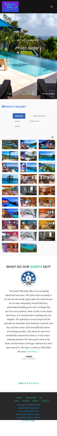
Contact (45, 401)
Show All (19, 116)
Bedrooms (34, 121)
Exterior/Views (39, 116)
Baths (17, 126)
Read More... (33, 351)
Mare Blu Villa (27, 93)
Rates (35, 401)
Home (10, 93)
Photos (26, 401)
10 (38, 383)
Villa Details (31, 397)
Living (17, 121)
